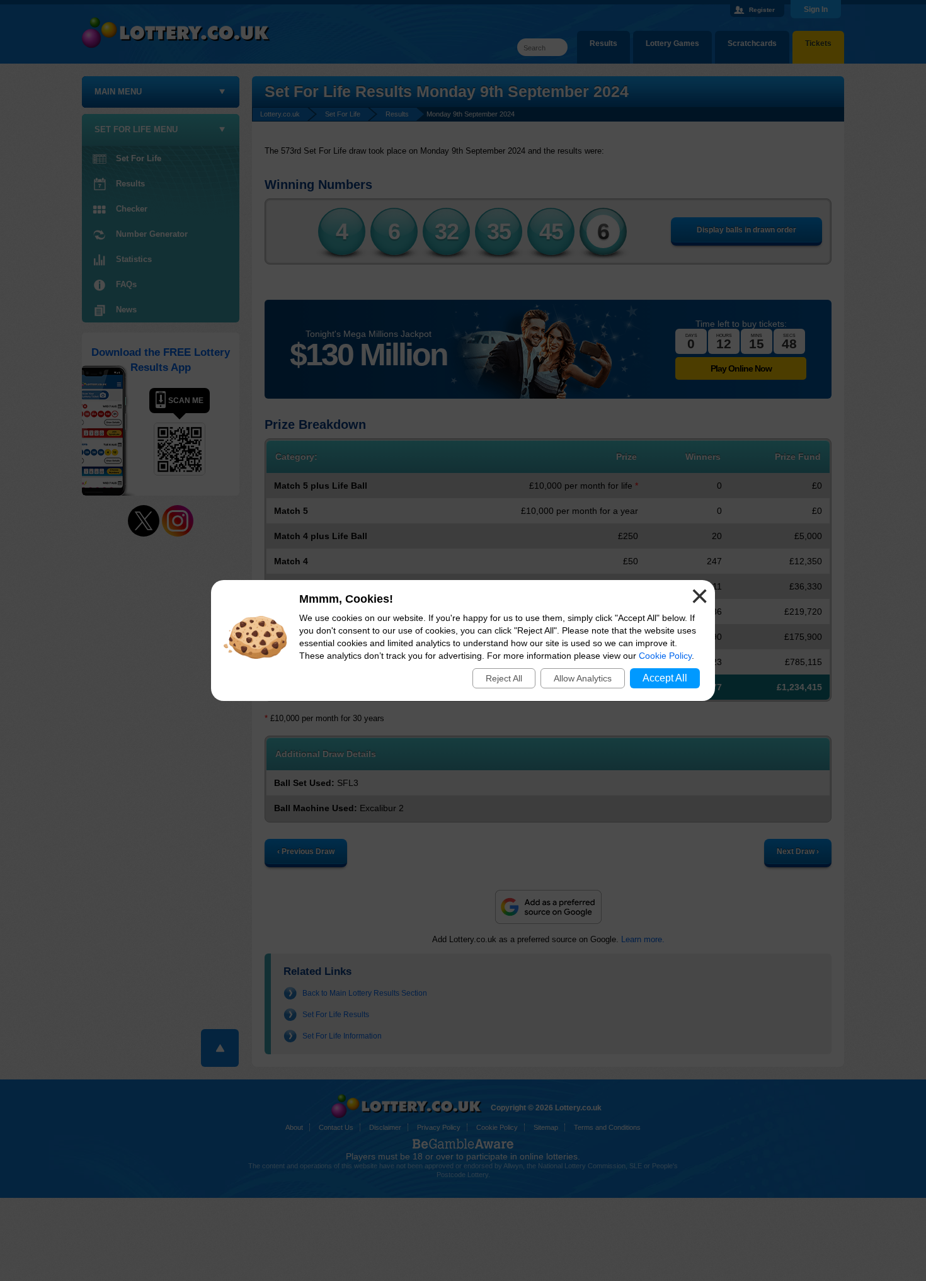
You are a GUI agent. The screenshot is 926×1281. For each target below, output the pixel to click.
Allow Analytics (583, 678)
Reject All (504, 678)
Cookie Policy (665, 656)
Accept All (665, 678)
